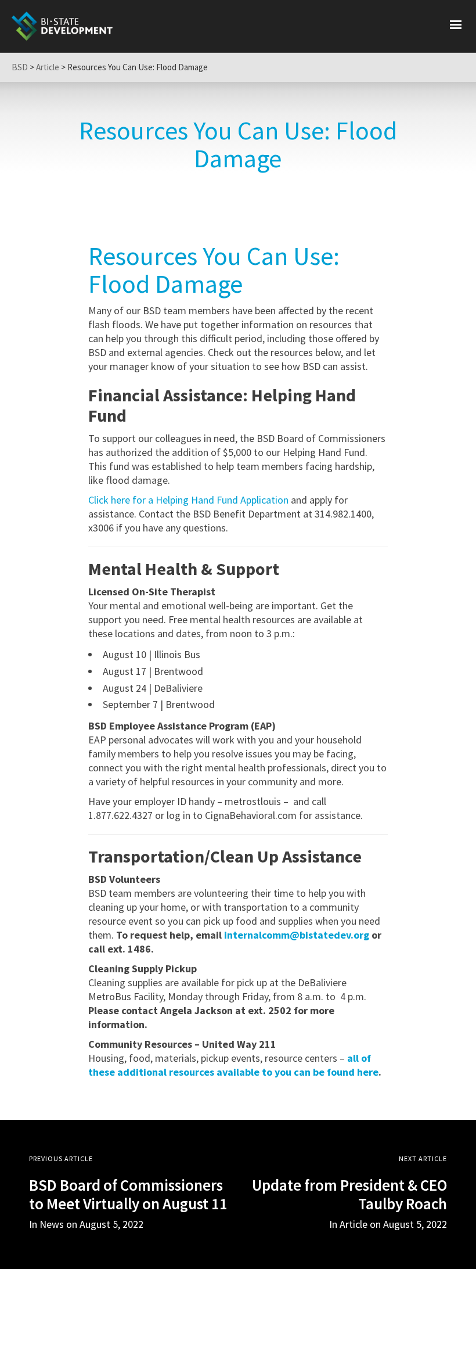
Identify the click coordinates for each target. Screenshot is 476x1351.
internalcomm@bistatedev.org (296, 935)
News (51, 1224)
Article (353, 1224)
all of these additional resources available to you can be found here (233, 1065)
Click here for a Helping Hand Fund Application (188, 499)
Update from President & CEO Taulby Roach (349, 1194)
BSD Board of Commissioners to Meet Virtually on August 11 (128, 1194)
